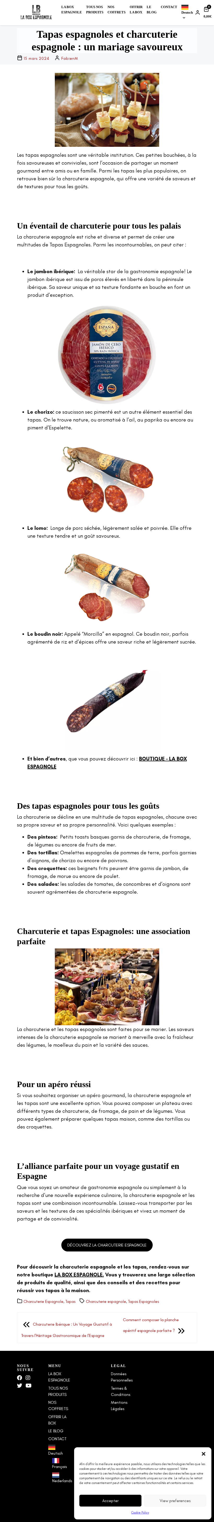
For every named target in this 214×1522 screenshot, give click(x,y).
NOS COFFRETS (117, 9)
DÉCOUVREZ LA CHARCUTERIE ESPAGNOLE (107, 1245)
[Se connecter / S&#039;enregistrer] (198, 12)
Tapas (70, 1301)
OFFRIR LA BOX (136, 9)
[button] (203, 1453)
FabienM (69, 58)
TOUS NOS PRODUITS (94, 9)
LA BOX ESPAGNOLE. (79, 1274)
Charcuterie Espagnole (43, 1301)
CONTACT (169, 7)
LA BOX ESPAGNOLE (71, 9)
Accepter (110, 1500)
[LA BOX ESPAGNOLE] (36, 12)
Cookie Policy (140, 1512)
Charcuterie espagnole (106, 1301)
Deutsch (187, 12)
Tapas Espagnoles (143, 1301)
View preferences (175, 1500)
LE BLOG (152, 9)
